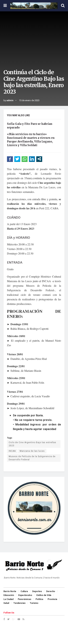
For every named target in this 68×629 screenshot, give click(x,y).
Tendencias (19, 603)
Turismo (34, 603)
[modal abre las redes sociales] (39, 159)
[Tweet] (17, 159)
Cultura (24, 591)
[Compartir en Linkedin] (32, 159)
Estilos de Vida (43, 595)
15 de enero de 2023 (29, 100)
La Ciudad (8, 599)
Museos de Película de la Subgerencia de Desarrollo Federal (32, 458)
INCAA (12, 451)
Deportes (37, 591)
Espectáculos (25, 595)
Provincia (52, 599)
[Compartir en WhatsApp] (25, 159)
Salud (6, 603)
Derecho (50, 591)
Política (39, 599)
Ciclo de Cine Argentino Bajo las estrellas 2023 (32, 444)
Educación (8, 595)
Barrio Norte (9, 591)
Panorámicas (24, 599)
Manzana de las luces (32, 451)
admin (9, 100)
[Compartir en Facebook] (10, 159)
